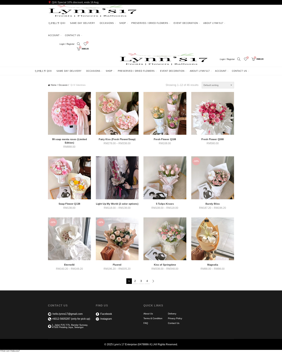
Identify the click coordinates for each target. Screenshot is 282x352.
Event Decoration (186, 23)
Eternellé (69, 264)
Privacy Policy (175, 318)
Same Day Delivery (82, 23)
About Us (148, 313)
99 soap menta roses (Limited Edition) (69, 141)
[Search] (78, 43)
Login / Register (67, 44)
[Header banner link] (141, 2)
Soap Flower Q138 (69, 203)
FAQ (145, 323)
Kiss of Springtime (165, 264)
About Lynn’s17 (213, 23)
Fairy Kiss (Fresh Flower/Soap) (117, 139)
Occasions (107, 23)
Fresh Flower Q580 (212, 139)
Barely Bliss (212, 203)
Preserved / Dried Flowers (151, 21)
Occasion (63, 85)
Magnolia (212, 264)
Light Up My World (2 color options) (117, 203)
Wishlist (87, 42)
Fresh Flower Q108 (165, 139)
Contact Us (72, 35)
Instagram (106, 318)
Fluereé (117, 264)
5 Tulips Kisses (165, 203)
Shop (122, 23)
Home (53, 85)
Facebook (106, 313)
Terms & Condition (152, 318)
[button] (10, 351)
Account (54, 35)
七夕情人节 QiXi (56, 23)
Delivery (172, 313)
